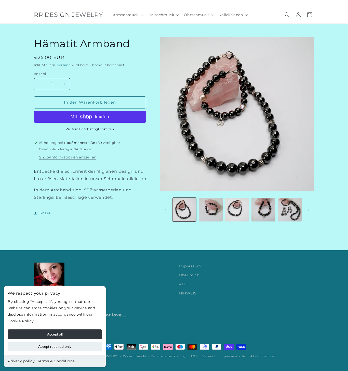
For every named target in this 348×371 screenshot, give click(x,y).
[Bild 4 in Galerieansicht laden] (263, 209)
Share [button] (45, 213)
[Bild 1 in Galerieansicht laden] (184, 209)
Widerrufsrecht (134, 356)
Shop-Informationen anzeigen (67, 157)
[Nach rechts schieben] (308, 209)
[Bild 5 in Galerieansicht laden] (290, 209)
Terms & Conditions (56, 361)
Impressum (190, 266)
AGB (183, 284)
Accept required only (54, 346)
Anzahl (40, 74)
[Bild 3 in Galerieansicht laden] (237, 209)
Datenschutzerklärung (168, 356)
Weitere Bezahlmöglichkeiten (90, 129)
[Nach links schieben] (165, 209)
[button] (127, 14)
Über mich (189, 275)
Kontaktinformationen (259, 356)
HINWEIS (187, 293)
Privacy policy (21, 361)
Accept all (55, 334)
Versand (64, 65)
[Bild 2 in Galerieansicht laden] (210, 209)
